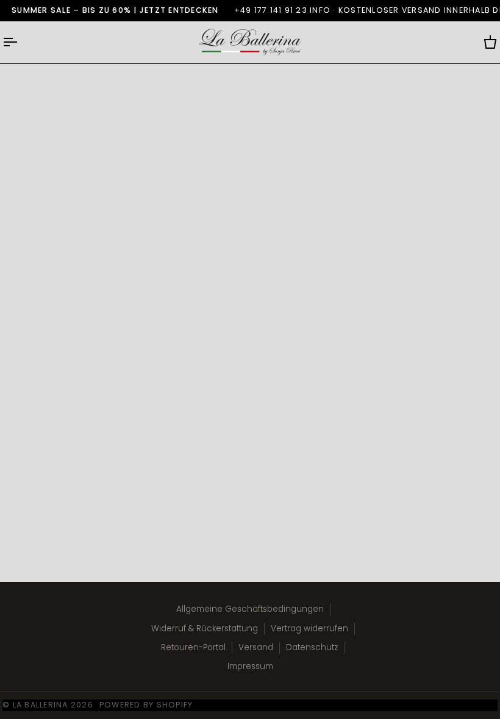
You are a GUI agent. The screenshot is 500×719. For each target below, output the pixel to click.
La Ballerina (40, 705)
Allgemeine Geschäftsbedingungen (250, 609)
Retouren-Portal (193, 647)
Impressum (250, 666)
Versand (255, 647)
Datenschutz (312, 647)
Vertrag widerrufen (309, 628)
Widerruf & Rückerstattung (204, 628)
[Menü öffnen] (20, 42)
